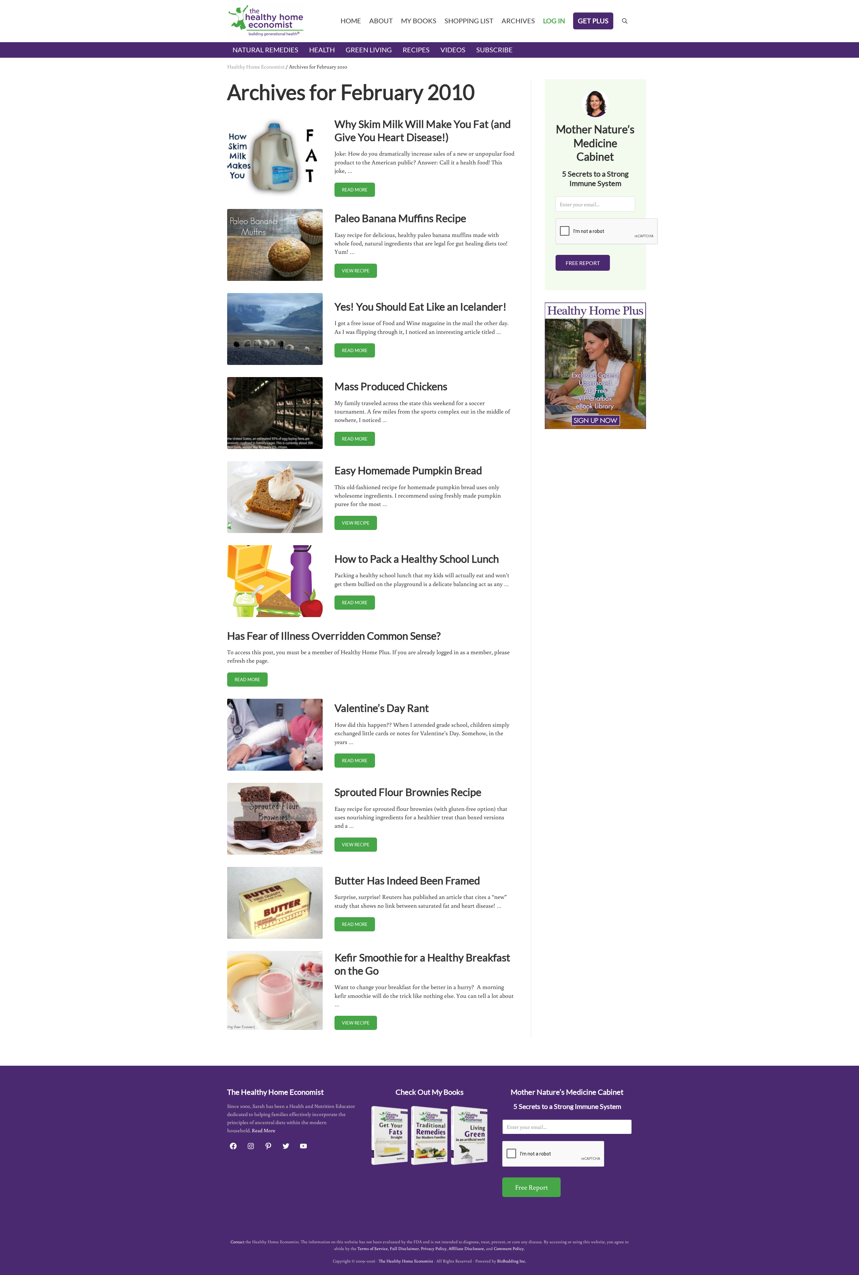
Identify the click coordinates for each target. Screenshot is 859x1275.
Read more (358, 191)
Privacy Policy (434, 1248)
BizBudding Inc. (511, 1261)
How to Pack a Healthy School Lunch (416, 558)
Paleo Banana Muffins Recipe (400, 218)
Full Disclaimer (404, 1248)
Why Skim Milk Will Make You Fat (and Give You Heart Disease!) (422, 130)
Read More (263, 1130)
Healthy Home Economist (256, 66)
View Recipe (359, 272)
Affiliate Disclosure (466, 1248)
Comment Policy (509, 1248)
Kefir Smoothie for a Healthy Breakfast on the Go (422, 964)
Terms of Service (372, 1248)
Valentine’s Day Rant (381, 707)
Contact (237, 1241)
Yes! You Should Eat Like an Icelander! (420, 306)
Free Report (583, 263)
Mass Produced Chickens (390, 386)
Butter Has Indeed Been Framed (407, 880)
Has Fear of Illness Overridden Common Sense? (333, 635)
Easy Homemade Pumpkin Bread (408, 470)
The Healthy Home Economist (406, 1261)
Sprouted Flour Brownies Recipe (407, 792)
